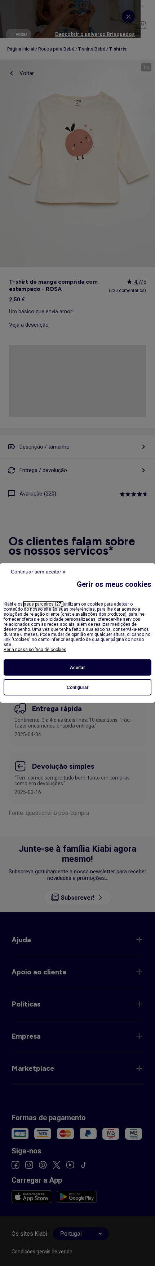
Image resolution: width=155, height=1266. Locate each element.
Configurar (78, 687)
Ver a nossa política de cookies (35, 649)
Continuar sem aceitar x (38, 572)
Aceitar (77, 667)
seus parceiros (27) (43, 604)
